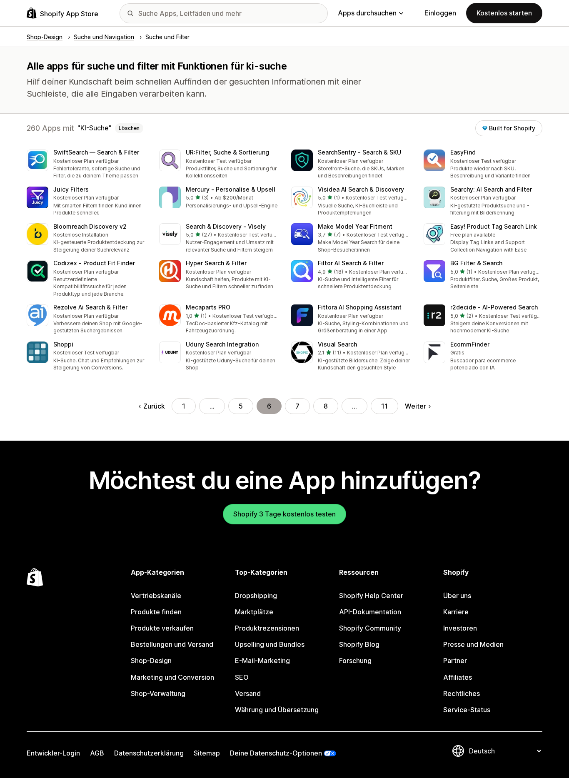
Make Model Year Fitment (355, 226)
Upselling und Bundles (269, 644)
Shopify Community (370, 628)
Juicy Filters (71, 189)
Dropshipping (256, 595)
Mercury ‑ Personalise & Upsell (230, 189)
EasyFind (463, 152)
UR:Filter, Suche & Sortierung (227, 152)
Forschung (355, 660)
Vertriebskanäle (156, 595)
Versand (248, 693)
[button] (86, 165)
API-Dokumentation (370, 612)
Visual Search (337, 344)
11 (384, 406)
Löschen (129, 128)
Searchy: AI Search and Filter (491, 189)
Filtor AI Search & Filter (351, 263)
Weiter (415, 406)
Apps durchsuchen (367, 13)
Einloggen (440, 13)
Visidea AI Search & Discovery (361, 189)
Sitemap (207, 753)
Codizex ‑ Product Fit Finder (94, 263)
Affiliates (457, 677)
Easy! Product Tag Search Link (493, 226)
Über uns (457, 595)
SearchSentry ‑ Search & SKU (359, 152)
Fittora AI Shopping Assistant (360, 307)
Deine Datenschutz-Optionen (276, 753)
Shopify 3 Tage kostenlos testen (284, 514)
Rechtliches (461, 693)
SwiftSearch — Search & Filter (96, 152)
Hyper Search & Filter (216, 263)
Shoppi (63, 344)
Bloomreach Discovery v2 (90, 226)
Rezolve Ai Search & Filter (90, 307)
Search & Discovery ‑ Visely (226, 226)
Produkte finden (156, 612)
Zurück (154, 406)
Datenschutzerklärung (149, 753)
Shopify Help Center (371, 595)
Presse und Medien (473, 644)
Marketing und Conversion (172, 677)
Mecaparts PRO (208, 307)
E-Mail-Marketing (262, 660)
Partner (455, 660)
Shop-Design (151, 660)
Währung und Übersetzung (277, 710)
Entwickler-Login (53, 753)
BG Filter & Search (476, 263)
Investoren (460, 628)
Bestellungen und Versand (172, 644)
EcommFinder (469, 344)
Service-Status (466, 710)
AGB (97, 753)
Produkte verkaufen (162, 628)
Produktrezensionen (267, 628)
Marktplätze (254, 612)
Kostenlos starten (504, 13)
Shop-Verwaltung (158, 693)
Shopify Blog (359, 644)
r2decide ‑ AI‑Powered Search (494, 307)
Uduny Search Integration (222, 344)
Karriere (456, 612)
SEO (242, 677)
